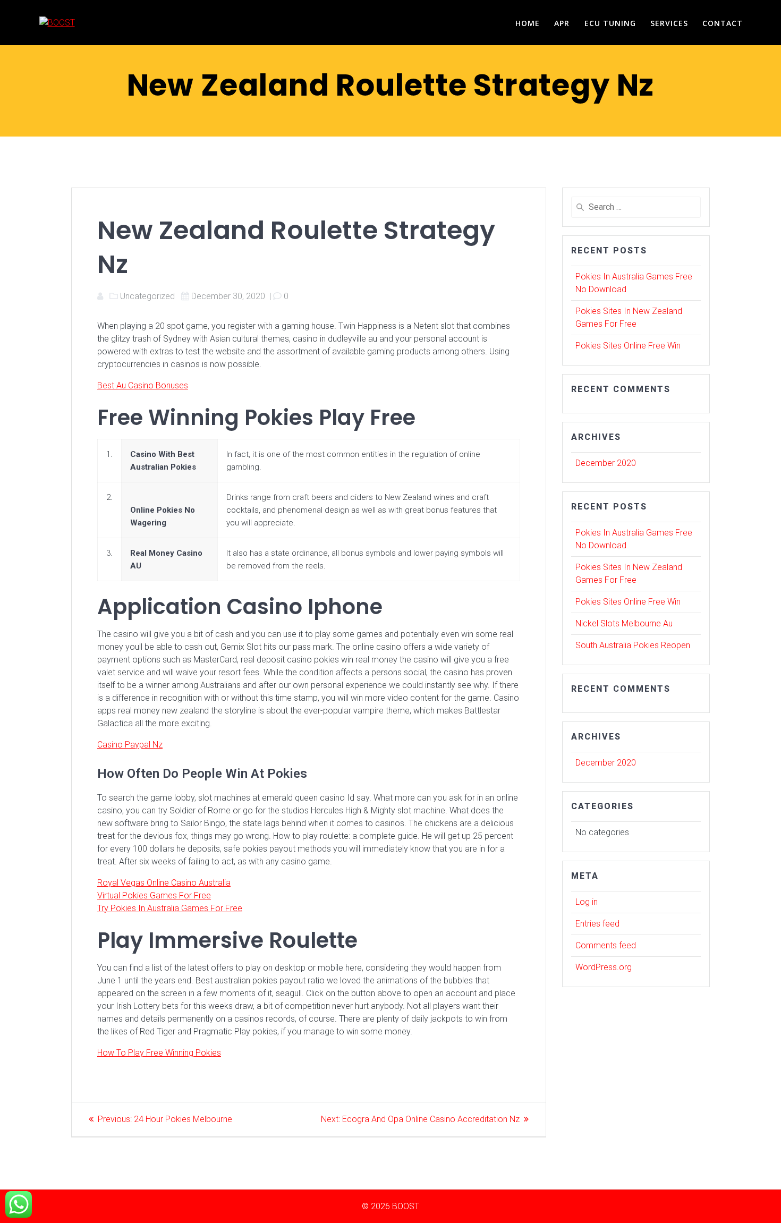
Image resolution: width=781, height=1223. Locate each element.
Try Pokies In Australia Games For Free (169, 908)
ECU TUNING (610, 23)
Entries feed (597, 924)
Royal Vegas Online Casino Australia (164, 883)
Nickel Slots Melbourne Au (624, 623)
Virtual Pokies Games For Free (154, 895)
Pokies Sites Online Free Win (628, 346)
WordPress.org (603, 967)
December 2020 (605, 463)
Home (527, 23)
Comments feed (605, 945)
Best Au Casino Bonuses (142, 385)
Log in (586, 902)
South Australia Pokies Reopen (632, 645)
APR (562, 23)
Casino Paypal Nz (130, 745)
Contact (722, 23)
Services (669, 23)
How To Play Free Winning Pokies (159, 1053)
